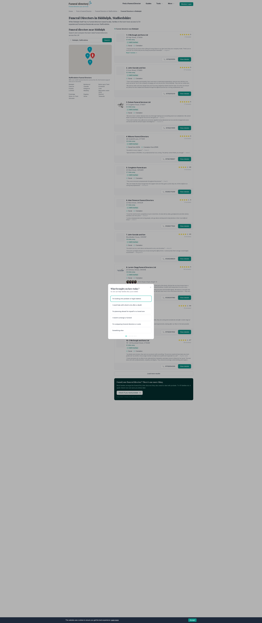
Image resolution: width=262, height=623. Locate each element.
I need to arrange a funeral (122, 318)
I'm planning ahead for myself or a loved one (128, 311)
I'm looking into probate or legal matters (126, 299)
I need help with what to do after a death (127, 305)
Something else (118, 330)
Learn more (115, 620)
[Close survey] (151, 287)
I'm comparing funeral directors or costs (126, 324)
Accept (192, 620)
